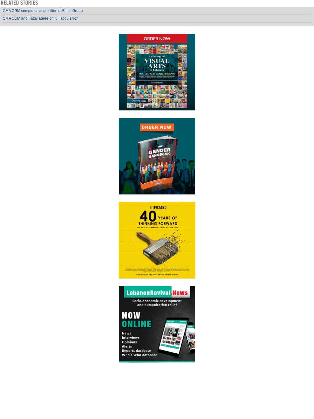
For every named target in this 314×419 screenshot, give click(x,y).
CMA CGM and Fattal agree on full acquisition (40, 18)
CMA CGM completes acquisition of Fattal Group (43, 11)
